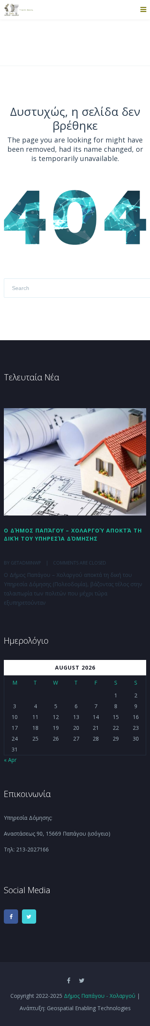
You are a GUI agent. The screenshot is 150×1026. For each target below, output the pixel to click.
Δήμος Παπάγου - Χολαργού (99, 995)
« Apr (10, 759)
